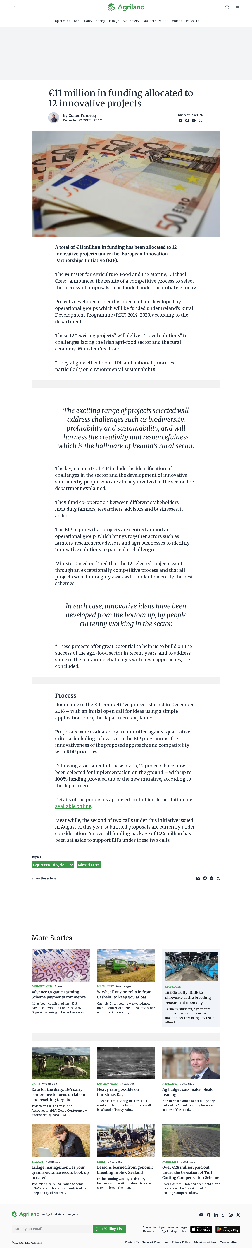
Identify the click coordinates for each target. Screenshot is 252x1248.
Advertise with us (205, 1242)
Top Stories (61, 21)
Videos (177, 21)
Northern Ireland (155, 21)
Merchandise (228, 1242)
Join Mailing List (109, 1229)
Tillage (113, 21)
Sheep (100, 21)
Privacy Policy (181, 1242)
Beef (77, 21)
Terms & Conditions (155, 1242)
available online (73, 806)
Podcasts (192, 21)
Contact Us (132, 1242)
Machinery (131, 21)
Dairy (88, 21)
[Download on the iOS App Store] (201, 1229)
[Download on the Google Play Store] (227, 1229)
